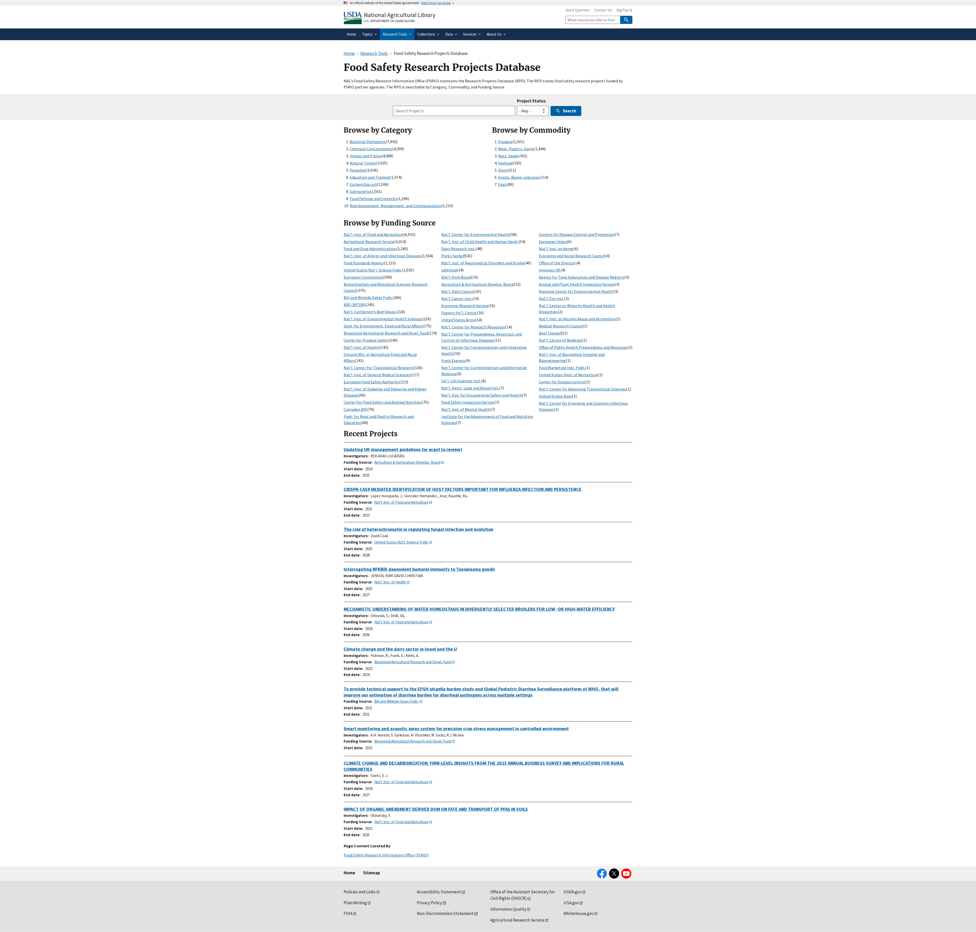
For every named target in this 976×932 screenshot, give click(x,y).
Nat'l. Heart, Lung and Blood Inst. (470, 387)
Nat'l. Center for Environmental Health (475, 234)
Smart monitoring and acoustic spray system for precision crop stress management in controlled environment (456, 728)
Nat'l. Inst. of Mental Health (465, 409)
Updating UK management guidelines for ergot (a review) (403, 449)
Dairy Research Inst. (458, 248)
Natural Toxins (362, 163)
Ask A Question (578, 10)
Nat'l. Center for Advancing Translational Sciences (582, 389)
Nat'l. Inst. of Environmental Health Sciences (383, 318)
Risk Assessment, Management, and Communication (395, 205)
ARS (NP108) (354, 304)
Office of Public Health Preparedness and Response (583, 347)
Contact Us (603, 10)
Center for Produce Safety (366, 340)
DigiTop (622, 10)
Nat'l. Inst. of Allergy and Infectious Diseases (382, 255)
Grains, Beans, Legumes (518, 177)
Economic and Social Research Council (572, 255)
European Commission (363, 277)
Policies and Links (360, 892)
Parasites (358, 170)
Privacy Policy (429, 903)
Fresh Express (453, 360)
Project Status (531, 101)
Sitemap (371, 873)
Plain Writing (355, 903)
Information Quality (508, 909)
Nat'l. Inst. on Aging (556, 248)
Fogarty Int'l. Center (459, 312)
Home (349, 873)
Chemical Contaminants (371, 148)
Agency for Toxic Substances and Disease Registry (581, 277)
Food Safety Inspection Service (467, 402)
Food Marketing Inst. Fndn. (562, 367)
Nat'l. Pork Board (456, 277)
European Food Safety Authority (371, 381)
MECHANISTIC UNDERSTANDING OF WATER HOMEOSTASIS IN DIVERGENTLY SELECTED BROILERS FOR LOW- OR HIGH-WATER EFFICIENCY (479, 609)
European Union (553, 241)
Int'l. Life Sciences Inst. (461, 380)
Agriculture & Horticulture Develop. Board (477, 284)
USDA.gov (572, 892)
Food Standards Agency (364, 262)
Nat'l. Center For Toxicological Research (379, 367)
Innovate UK (549, 270)
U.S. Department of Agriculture (389, 21)
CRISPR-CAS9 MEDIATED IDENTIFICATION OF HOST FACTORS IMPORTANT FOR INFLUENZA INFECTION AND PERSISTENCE (463, 489)
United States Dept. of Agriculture (568, 374)
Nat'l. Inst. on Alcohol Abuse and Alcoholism (577, 318)
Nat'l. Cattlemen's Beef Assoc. (370, 311)
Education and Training (370, 177)
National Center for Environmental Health (576, 291)
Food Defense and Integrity (373, 198)
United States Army (458, 319)
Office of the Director (557, 262)
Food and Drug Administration (370, 248)
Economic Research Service (464, 305)
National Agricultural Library (399, 15)
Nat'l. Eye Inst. (551, 298)
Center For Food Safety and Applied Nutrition (383, 402)
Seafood (505, 163)
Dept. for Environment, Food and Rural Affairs (383, 325)
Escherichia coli (363, 184)
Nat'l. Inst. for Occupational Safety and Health (481, 395)
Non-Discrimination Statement (445, 913)
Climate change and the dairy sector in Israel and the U (400, 649)
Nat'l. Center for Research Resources (473, 326)
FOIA (348, 913)
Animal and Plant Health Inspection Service (577, 284)
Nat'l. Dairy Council (457, 291)
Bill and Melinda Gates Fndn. (368, 297)
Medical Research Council (561, 325)
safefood (449, 270)
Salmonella (360, 191)
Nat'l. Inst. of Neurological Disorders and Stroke (482, 262)
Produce (505, 141)
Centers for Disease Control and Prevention (577, 234)
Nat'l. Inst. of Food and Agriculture (373, 234)
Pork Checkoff (453, 255)
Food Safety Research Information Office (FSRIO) (386, 855)
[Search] (626, 20)
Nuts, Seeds (508, 155)
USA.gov (571, 903)
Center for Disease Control (562, 381)
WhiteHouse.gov (578, 913)
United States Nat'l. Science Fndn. (373, 270)
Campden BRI (355, 409)
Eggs (502, 184)
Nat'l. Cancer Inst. (456, 298)
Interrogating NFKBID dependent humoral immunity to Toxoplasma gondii (419, 569)
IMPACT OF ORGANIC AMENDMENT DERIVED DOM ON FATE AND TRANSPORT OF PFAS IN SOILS (436, 809)
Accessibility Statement (439, 892)
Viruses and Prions (365, 155)
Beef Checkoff (551, 333)
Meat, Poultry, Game (516, 148)
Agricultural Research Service (369, 241)
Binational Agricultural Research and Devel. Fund (386, 333)
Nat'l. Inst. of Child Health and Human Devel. (479, 241)
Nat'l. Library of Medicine (560, 340)
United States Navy (555, 396)
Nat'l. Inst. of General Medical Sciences (377, 374)
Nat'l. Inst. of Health (361, 347)
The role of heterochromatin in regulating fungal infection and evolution (418, 529)
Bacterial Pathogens (368, 141)
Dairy (502, 170)
